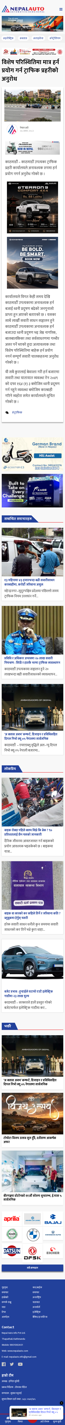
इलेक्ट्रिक (37, 1312)
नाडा (3, 1307)
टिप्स (4, 1312)
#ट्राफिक (17, 412)
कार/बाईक (37, 1287)
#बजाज (23, 38)
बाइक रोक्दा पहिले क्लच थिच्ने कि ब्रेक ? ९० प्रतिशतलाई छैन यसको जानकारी (28, 832)
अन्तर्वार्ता (36, 1307)
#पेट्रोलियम (55, 38)
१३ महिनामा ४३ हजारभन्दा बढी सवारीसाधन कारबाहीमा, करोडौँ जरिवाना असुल (29, 582)
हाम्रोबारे (5, 1297)
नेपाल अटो (24, 128)
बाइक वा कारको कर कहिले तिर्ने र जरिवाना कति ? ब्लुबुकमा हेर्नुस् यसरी (32, 916)
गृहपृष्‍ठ (5, 1287)
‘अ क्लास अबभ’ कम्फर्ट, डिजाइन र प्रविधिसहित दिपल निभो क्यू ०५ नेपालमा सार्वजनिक (30, 736)
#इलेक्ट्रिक (8, 38)
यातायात (36, 1302)
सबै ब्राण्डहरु (32, 1268)
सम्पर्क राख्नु (6, 1302)
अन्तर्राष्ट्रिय (37, 1297)
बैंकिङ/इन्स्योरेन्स (40, 1317)
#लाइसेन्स (38, 38)
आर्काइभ (5, 1317)
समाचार (5, 1292)
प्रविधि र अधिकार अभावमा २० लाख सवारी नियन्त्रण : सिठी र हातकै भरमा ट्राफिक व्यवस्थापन (32, 660)
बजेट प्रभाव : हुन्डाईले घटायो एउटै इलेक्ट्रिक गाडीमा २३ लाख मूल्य (28, 994)
